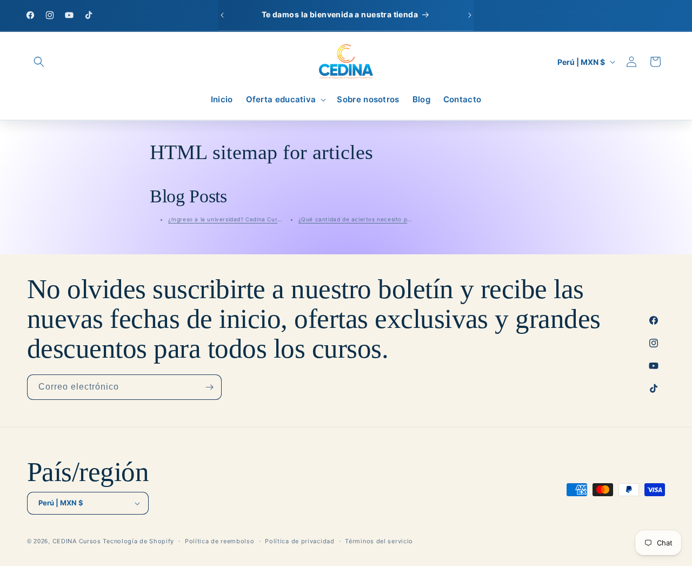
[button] (39, 62)
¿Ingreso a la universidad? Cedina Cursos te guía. (239, 219)
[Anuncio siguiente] (470, 15)
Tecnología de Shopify (138, 541)
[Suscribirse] (209, 387)
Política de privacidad (299, 541)
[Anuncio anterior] (222, 15)
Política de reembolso (220, 541)
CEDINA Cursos (76, 541)
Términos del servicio (379, 541)
